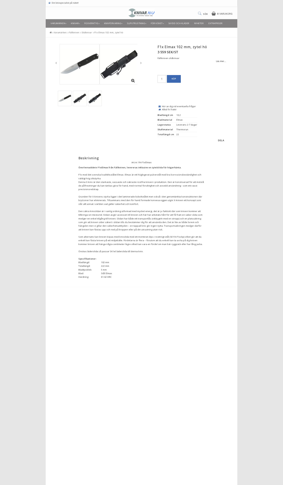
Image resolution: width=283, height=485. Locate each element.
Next (141, 63)
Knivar (75, 23)
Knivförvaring (112, 23)
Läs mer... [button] (221, 61)
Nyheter (199, 23)
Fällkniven (74, 32)
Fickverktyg (91, 23)
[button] (222, 13)
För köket (157, 23)
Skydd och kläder (178, 23)
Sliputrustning (136, 23)
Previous (56, 63)
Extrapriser (215, 23)
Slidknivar (87, 32)
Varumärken (58, 23)
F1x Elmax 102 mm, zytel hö (108, 32)
